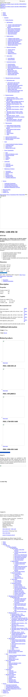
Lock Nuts (16, 575)
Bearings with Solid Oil (19, 587)
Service (4, 683)
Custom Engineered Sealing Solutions (17, 655)
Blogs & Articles (6, 690)
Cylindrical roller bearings (20, 562)
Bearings (8, 545)
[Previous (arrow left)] (0, 696)
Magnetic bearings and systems (16, 651)
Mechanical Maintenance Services (13, 688)
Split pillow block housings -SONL (19, 628)
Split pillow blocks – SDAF (17, 632)
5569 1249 (13, 529)
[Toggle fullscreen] (3, 695)
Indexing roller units (18, 590)
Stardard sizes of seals (14, 659)
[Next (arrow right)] (2, 696)
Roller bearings (14, 561)
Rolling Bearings (12, 547)
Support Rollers (17, 581)
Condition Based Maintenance (12, 687)
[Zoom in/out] (4, 695)
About (4, 543)
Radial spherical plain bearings (18, 639)
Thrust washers (14, 647)
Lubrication (8, 669)
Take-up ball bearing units (20, 611)
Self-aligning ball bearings (20, 557)
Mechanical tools (12, 681)
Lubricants (11, 670)
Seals (7, 654)
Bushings (13, 646)
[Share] (2, 695)
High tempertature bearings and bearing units (20, 589)
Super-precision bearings (14, 650)
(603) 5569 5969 (6, 533)
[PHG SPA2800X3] (13, 389)
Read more (5, 362)
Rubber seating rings (19, 607)
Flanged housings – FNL (17, 614)
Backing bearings (18, 585)
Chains (10, 665)
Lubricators (11, 673)
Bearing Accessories (16, 572)
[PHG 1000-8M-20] (13, 361)
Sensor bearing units (19, 594)
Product (5, 194)
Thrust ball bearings (18, 560)
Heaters (10, 678)
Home (1, 194)
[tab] (15, 280)
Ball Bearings (14, 548)
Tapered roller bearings (19, 571)
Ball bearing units (15, 597)
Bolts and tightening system (15, 663)
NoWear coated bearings (19, 593)
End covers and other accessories (19, 602)
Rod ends (13, 645)
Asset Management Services (12, 686)
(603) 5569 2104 (6, 529)
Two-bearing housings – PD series (19, 636)
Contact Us (5, 691)
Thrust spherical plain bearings (18, 643)
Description (5, 279)
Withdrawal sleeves (18, 578)
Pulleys (10, 668)
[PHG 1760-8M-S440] (13, 417)
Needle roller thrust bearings (20, 566)
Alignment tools (12, 677)
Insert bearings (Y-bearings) (20, 556)
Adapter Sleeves (18, 574)
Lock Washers (17, 576)
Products (5, 544)
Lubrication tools (12, 672)
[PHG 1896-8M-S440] (13, 445)
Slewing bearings (12, 652)
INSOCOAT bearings (19, 592)
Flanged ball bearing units (20, 603)
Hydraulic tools (12, 679)
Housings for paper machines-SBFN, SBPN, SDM (18, 616)
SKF (1, 277)
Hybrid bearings (18, 584)
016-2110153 (6, 531)
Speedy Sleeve (12, 657)
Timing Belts (22, 194)
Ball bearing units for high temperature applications (20, 599)
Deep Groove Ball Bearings (20, 554)
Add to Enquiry (3, 272)
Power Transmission (11, 194)
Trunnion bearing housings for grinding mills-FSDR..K (18, 634)
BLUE (5, 333)
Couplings (11, 666)
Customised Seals (13, 656)
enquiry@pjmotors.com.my (9, 535)
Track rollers (14, 579)
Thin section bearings (19, 558)
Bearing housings (13, 612)
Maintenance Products (11, 674)
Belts (17, 194)
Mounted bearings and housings (16, 596)
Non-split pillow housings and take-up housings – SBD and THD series (19, 618)
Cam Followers (17, 580)
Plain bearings (12, 638)
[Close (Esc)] (0, 695)
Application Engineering (11, 684)
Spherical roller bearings (19, 567)
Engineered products (16, 583)
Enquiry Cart (6, 692)
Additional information (8, 281)
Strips (12, 648)
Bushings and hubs (13, 664)
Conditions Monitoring (14, 682)
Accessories (11, 675)
